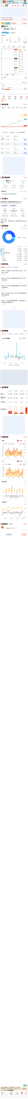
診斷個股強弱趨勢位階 (8, 19)
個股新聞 (3, 267)
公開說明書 (4, 205)
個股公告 (9, 267)
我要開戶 (14, 23)
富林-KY (11, 17)
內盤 (18, 75)
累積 (24, 338)
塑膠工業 (8, 23)
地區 (2, 228)
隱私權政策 (11, 1090)
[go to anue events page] (21, 6)
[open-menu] (1, 5)
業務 (6, 228)
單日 (20, 338)
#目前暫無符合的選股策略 (9, 194)
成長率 (20, 440)
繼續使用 (24, 1088)
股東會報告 (12, 205)
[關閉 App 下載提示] (1, 2)
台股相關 (15, 267)
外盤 (26, 75)
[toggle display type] (25, 440)
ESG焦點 (24, 19)
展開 (25, 43)
